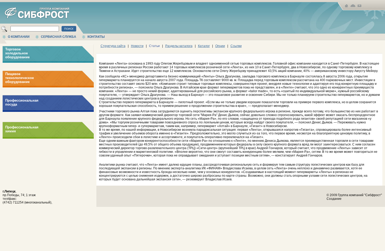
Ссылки (236, 46)
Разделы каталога (178, 46)
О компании (19, 37)
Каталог (204, 46)
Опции (220, 46)
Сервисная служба (58, 37)
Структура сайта (113, 46)
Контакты (96, 37)
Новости (137, 46)
